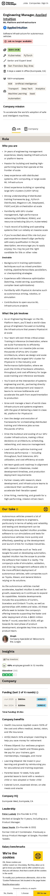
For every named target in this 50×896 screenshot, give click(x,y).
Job (18, 129)
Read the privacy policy (11, 884)
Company (33, 129)
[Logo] (9, 3)
